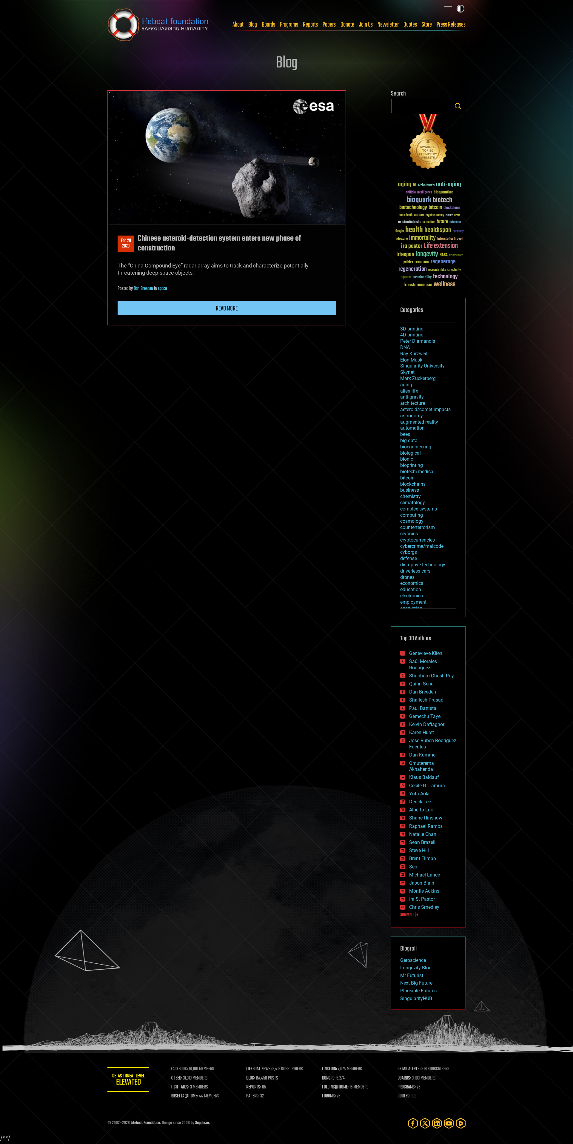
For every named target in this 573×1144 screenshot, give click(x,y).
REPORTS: (253, 1087)
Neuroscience (456, 255)
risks (443, 270)
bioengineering (415, 447)
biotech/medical (417, 471)
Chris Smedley (424, 907)
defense (408, 558)
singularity (454, 270)
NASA (444, 255)
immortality (422, 238)
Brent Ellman (422, 858)
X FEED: (176, 1078)
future (442, 222)
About (238, 24)
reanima (422, 262)
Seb (413, 867)
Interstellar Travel (450, 239)
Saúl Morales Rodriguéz (423, 665)
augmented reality (419, 422)
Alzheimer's (426, 185)
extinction (429, 222)
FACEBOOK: (179, 1069)
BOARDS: (404, 1078)
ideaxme (402, 239)
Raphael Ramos (426, 826)
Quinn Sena (421, 684)
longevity (427, 254)
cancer (419, 215)
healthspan (437, 230)
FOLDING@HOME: (335, 1087)
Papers (329, 24)
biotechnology (413, 207)
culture (449, 215)
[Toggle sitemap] (448, 9)
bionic (406, 459)
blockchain (451, 208)
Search (458, 106)
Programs (289, 24)
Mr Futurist (411, 975)
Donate (347, 24)
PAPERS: (252, 1096)
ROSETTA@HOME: (184, 1096)
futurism (455, 222)
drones (407, 577)
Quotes (410, 24)
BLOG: (250, 1078)
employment (413, 602)
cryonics (409, 533)
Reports (310, 24)
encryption (411, 608)
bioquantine (443, 192)
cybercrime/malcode (421, 546)
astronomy (411, 416)
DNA (405, 347)
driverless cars (415, 571)
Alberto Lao (421, 810)
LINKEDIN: (329, 1069)
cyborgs (408, 552)
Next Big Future (416, 983)
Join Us (366, 24)
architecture (412, 403)
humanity (458, 231)
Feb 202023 (126, 243)
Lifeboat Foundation (145, 1123)
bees (405, 434)
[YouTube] (449, 1123)
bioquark (419, 200)
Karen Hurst (421, 732)
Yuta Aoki (419, 794)
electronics (411, 596)
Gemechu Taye (424, 716)
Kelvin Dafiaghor (426, 724)
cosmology (411, 521)
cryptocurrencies (417, 540)
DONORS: (328, 1078)
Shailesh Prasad (426, 700)
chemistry (410, 496)
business (409, 490)
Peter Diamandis (417, 341)
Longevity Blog (416, 968)
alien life (409, 391)
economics (411, 583)
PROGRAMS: (407, 1087)
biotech (442, 200)
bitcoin (435, 207)
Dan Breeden (143, 289)
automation (412, 428)
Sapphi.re (202, 1123)
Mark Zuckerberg (418, 378)
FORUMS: (329, 1096)
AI (414, 185)
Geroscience (413, 960)
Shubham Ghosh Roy (431, 676)
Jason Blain (421, 883)
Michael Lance (424, 875)
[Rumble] (461, 1123)
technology (445, 276)
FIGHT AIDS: (180, 1087)
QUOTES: (404, 1096)
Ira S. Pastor (422, 899)
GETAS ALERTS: (409, 1069)
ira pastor (411, 246)
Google (399, 231)
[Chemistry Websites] (428, 143)
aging (404, 184)
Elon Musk (411, 360)
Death (457, 215)
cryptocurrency (435, 215)
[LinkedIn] (437, 1123)
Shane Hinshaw (425, 818)
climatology (412, 502)
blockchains (413, 484)
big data (409, 440)
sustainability (422, 278)
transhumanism (417, 285)
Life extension (441, 246)
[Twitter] (425, 1123)
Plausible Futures (418, 991)
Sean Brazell (422, 842)
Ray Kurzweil (413, 353)
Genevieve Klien (425, 653)
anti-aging (448, 184)
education (410, 589)
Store (427, 24)
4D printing (411, 335)
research (433, 270)
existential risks (409, 222)
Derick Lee (420, 802)
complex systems (418, 509)
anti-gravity (412, 397)
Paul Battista (422, 708)
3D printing (411, 329)
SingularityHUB (416, 998)
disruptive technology (422, 565)
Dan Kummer (423, 755)
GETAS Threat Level (128, 1080)
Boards (268, 24)
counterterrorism (417, 527)
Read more (227, 309)
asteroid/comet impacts (425, 409)
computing (411, 515)
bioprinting (411, 465)
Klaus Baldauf (424, 777)
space (162, 289)
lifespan (405, 254)
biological (410, 453)
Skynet (407, 372)
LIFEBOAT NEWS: (259, 1069)
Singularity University (422, 366)
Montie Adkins (424, 891)
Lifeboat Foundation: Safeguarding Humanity (158, 24)
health (414, 230)
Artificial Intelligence (419, 193)
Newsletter (388, 24)
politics (408, 263)
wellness (444, 284)
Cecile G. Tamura (427, 785)
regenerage (443, 262)
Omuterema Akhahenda (421, 766)
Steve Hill (419, 850)
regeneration (412, 269)
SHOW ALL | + (409, 915)
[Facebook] (413, 1123)
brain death (405, 215)
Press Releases (451, 24)
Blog (252, 24)
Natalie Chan (422, 834)
